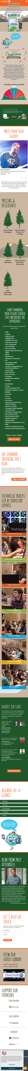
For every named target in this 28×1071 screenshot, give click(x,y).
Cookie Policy (4, 1061)
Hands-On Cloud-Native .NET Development (7, 723)
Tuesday (5, 805)
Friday (4, 815)
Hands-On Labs (6, 714)
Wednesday (6, 808)
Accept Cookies (12, 1068)
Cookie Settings (12, 1064)
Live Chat (25, 1068)
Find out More (19, 479)
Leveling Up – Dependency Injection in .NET (10, 738)
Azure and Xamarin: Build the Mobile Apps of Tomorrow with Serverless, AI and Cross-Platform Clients (10, 753)
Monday (5, 801)
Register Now (14, 4)
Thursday (5, 812)
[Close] (21, 1051)
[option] (14, 113)
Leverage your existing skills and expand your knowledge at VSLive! (9, 824)
